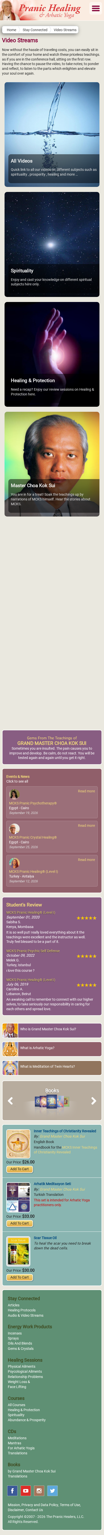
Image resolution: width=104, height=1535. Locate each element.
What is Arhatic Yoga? (37, 1048)
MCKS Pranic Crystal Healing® (33, 837)
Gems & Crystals (21, 1349)
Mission (14, 1505)
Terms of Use (70, 1505)
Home (11, 30)
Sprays (13, 1338)
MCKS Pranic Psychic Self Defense (33, 951)
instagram (39, 1491)
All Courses (16, 1405)
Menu (95, 8)
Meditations (17, 1438)
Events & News (18, 777)
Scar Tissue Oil (45, 1238)
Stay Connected (35, 30)
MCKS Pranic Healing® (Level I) (33, 871)
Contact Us (34, 1510)
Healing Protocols (22, 1310)
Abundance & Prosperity (27, 1420)
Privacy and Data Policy (39, 1505)
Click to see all (17, 781)
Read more (86, 791)
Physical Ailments (21, 1366)
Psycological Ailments (25, 1371)
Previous (13, 1106)
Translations (17, 1453)
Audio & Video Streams (25, 1315)
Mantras (14, 1443)
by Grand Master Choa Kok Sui (32, 1471)
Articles (13, 1305)
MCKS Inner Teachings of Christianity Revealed (65, 1149)
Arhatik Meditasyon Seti (52, 1184)
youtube (25, 1491)
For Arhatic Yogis (21, 1448)
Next (92, 1106)
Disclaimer (16, 1510)
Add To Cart (19, 1169)
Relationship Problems (25, 1377)
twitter (52, 1491)
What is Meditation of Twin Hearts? (47, 1066)
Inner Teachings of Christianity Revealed (65, 1131)
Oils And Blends (20, 1343)
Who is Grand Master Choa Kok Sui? (48, 1029)
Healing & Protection (24, 1410)
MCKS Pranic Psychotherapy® (33, 803)
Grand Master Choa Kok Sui (62, 1136)
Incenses (15, 1333)
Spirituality (16, 1415)
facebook (12, 1491)
